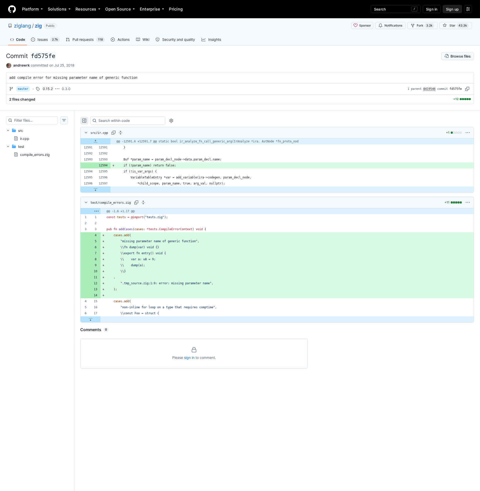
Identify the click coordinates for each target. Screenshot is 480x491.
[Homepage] (12, 9)
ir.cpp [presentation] (24, 138)
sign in (189, 357)
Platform (30, 9)
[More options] (468, 133)
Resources (86, 9)
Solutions (57, 9)
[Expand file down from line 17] (90, 319)
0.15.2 (48, 89)
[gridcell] (277, 141)
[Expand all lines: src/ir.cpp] (120, 132)
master (23, 89)
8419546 (429, 89)
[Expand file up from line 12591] (95, 141)
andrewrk (21, 65)
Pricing (176, 9)
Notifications (393, 25)
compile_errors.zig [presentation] (35, 154)
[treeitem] (37, 134)
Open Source (118, 9)
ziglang (22, 26)
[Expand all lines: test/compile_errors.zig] (143, 202)
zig (38, 26)
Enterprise (150, 9)
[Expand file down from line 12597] (95, 189)
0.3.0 (66, 89)
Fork (424, 25)
